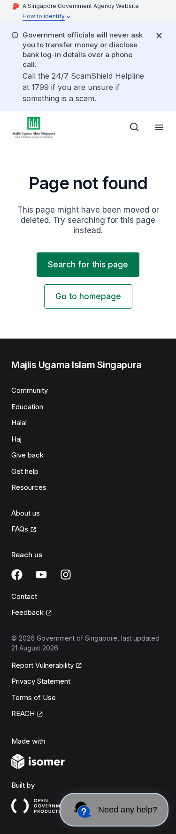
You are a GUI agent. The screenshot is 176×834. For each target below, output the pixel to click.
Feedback (27, 612)
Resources (28, 487)
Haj (16, 439)
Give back (27, 454)
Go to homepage (88, 296)
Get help (24, 471)
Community (29, 390)
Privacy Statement (40, 681)
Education (27, 406)
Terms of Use (33, 697)
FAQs (19, 528)
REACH (23, 713)
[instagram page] (65, 574)
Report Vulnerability (42, 665)
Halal (19, 422)
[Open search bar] (134, 127)
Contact (24, 596)
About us (25, 513)
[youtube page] (41, 574)
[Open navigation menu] (159, 127)
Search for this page (88, 264)
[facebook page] (17, 574)
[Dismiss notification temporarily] (159, 35)
